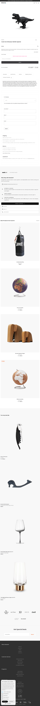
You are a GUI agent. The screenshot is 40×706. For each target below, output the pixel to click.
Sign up (32, 558)
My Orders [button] (20, 605)
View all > (37, 144)
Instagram (16, 627)
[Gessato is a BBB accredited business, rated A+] (20, 619)
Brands (20, 573)
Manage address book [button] (20, 610)
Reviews (20, 74)
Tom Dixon (3, 522)
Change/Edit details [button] (20, 607)
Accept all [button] (5, 701)
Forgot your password (20, 608)
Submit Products (20, 599)
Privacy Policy (20, 587)
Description (5, 74)
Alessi (2, 381)
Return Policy (20, 584)
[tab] (5, 74)
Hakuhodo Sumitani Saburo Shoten (7, 429)
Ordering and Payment (20, 582)
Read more (3, 689)
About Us (20, 570)
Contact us (20, 576)
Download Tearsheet (6, 77)
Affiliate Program (20, 596)
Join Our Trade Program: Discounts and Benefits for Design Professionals (20, 0)
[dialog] (8, 692)
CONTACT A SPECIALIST (19, 127)
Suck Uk (2, 39)
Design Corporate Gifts (20, 598)
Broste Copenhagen (5, 476)
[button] (35, 2)
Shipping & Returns (29, 74)
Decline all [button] (11, 701)
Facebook (20, 627)
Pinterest (24, 627)
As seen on (20, 571)
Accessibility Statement (20, 588)
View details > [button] (36, 52)
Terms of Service (20, 585)
